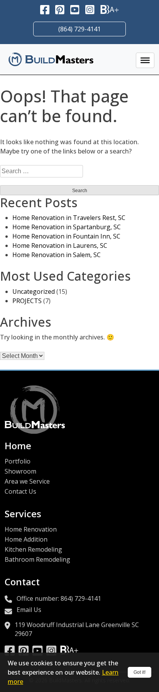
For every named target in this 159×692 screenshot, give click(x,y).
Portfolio (17, 461)
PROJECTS (27, 301)
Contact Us (20, 491)
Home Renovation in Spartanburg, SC (66, 227)
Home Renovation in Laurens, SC (59, 245)
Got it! (139, 672)
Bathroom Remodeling (37, 559)
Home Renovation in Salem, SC (56, 255)
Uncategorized (33, 291)
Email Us (29, 610)
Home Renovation (31, 529)
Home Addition (26, 539)
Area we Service (27, 481)
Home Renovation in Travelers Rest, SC (68, 217)
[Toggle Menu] (145, 60)
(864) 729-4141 (79, 29)
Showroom (20, 471)
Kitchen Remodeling (33, 549)
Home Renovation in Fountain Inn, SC (66, 236)
